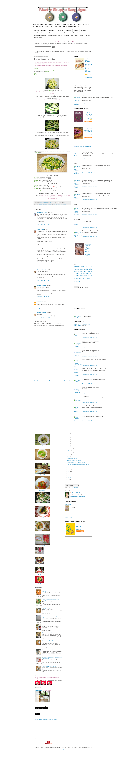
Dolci (81, 269)
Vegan (59, 204)
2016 (67, 437)
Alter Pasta (83, 30)
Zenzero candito (86, 324)
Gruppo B (55, 204)
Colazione (76, 269)
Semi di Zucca (77, 325)
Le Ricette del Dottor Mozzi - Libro (88, 133)
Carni (55, 32)
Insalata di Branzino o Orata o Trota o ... (76, 462)
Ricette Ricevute (77, 32)
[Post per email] (56, 202)
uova (81, 280)
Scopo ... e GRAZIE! (85, 35)
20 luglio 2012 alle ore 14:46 (43, 265)
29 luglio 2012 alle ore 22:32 (43, 308)
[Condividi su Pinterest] (64, 202)
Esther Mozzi (89, 128)
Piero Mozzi (89, 112)
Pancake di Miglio (46, 608)
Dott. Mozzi (66, 35)
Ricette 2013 (60, 30)
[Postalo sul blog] (59, 202)
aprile (68, 471)
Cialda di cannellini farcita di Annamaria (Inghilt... (78, 464)
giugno (69, 467)
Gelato (90, 269)
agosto (69, 454)
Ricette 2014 (68, 30)
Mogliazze (89, 118)
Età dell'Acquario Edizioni (88, 72)
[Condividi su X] (61, 202)
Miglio (75, 324)
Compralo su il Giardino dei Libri (89, 103)
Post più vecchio (66, 380)
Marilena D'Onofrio (41, 269)
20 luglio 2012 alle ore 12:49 (43, 224)
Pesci (43, 517)
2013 (39, 574)
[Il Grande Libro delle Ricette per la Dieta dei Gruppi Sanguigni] (79, 58)
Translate (75, 487)
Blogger (63, 749)
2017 (67, 435)
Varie (85, 280)
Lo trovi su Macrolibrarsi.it (88, 77)
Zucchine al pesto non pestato (74, 460)
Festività (86, 269)
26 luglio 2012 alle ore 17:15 (43, 280)
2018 (67, 433)
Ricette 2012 (52, 30)
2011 (39, 555)
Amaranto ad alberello (72, 458)
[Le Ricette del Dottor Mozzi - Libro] (78, 138)
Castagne (90, 268)
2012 (40, 564)
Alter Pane (76, 30)
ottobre (69, 450)
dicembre (69, 446)
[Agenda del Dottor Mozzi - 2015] (70, 523)
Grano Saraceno (78, 271)
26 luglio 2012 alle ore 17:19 (43, 296)
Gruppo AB (50, 204)
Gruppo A (45, 204)
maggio (69, 469)
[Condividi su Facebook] (62, 202)
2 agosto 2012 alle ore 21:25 (43, 317)
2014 (39, 583)
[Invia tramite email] (58, 202)
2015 (67, 439)
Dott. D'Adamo (74, 35)
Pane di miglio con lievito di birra (49, 666)
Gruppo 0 (41, 204)
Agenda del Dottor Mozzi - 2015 (84, 528)
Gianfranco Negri (88, 130)
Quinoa (45, 32)
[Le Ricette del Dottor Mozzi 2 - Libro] (79, 254)
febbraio (69, 475)
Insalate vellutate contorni (65, 32)
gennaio (69, 477)
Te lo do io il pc (68, 517)
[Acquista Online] (83, 146)
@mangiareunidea (79, 266)
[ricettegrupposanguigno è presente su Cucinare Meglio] (48, 743)
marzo (69, 473)
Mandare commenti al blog (40, 35)
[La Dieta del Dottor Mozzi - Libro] (78, 122)
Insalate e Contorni (42, 490)
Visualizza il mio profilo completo (77, 496)
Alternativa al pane (79, 268)
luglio (68, 456)
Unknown (39, 301)
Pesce (50, 32)
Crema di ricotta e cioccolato (48, 632)
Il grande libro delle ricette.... (55, 35)
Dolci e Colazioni (38, 32)
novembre (69, 448)
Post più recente (38, 380)
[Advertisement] (52, 369)
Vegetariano (63, 204)
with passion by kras (42, 212)
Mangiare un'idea (38, 37)
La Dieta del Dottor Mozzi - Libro (88, 116)
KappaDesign (40, 229)
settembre (69, 452)
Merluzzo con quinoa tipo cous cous (50, 649)
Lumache (77, 277)
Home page (36, 30)
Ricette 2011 (44, 30)
